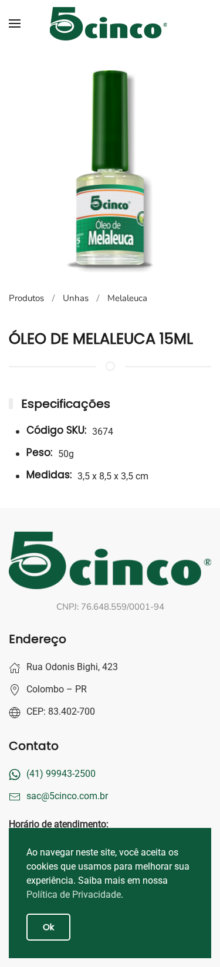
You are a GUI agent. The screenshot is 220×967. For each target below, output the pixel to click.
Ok (48, 927)
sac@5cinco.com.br (67, 796)
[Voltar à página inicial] (110, 23)
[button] (15, 23)
